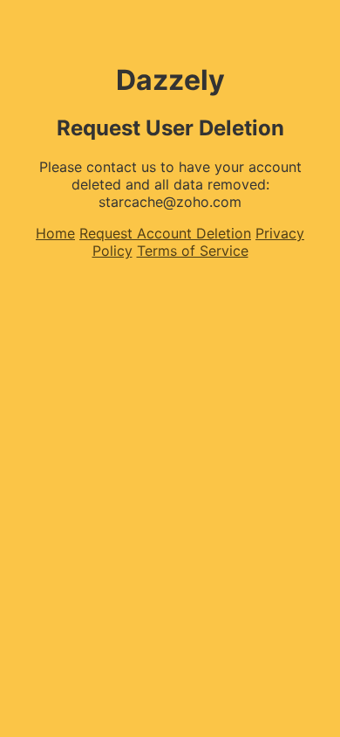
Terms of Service (192, 250)
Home (55, 233)
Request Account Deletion (165, 233)
